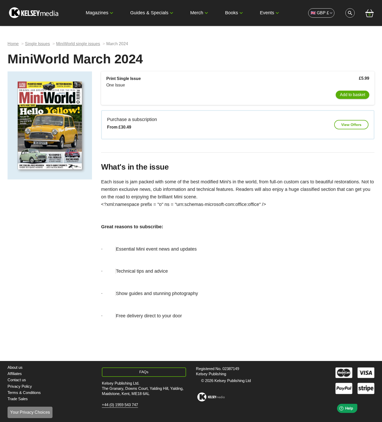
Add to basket (352, 94)
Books (231, 12)
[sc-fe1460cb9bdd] (211, 397)
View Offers (351, 125)
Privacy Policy (20, 386)
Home (13, 44)
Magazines (97, 12)
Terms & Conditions (24, 392)
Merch (196, 12)
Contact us (17, 380)
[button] (111, 13)
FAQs (143, 372)
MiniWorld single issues (78, 44)
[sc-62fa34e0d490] (34, 13)
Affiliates (15, 373)
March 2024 (117, 44)
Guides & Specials (149, 12)
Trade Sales (18, 399)
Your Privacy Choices (30, 412)
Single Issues (37, 44)
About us (15, 367)
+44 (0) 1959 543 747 (120, 405)
